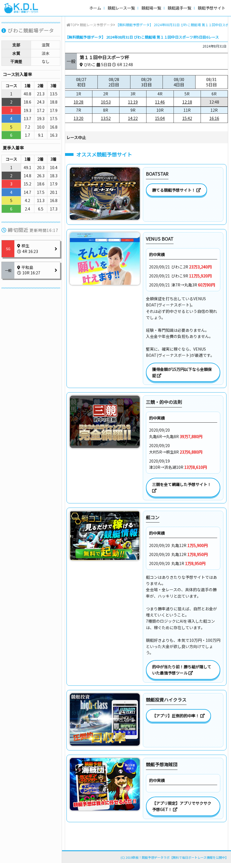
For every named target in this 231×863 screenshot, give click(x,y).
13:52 (106, 118)
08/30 (179, 82)
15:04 (160, 118)
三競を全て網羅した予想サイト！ (182, 484)
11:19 (133, 102)
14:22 (133, 118)
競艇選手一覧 (179, 8)
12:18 (187, 102)
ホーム (95, 8)
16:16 (214, 118)
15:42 (187, 118)
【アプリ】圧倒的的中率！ (176, 715)
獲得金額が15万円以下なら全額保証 (182, 372)
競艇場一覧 (151, 8)
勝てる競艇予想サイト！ (174, 190)
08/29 (146, 82)
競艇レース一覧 (121, 8)
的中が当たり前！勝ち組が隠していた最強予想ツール (181, 670)
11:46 (160, 102)
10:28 (78, 102)
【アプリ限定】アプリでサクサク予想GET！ (181, 806)
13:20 (78, 118)
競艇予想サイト (211, 8)
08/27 (81, 82)
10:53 (106, 102)
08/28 (113, 82)
